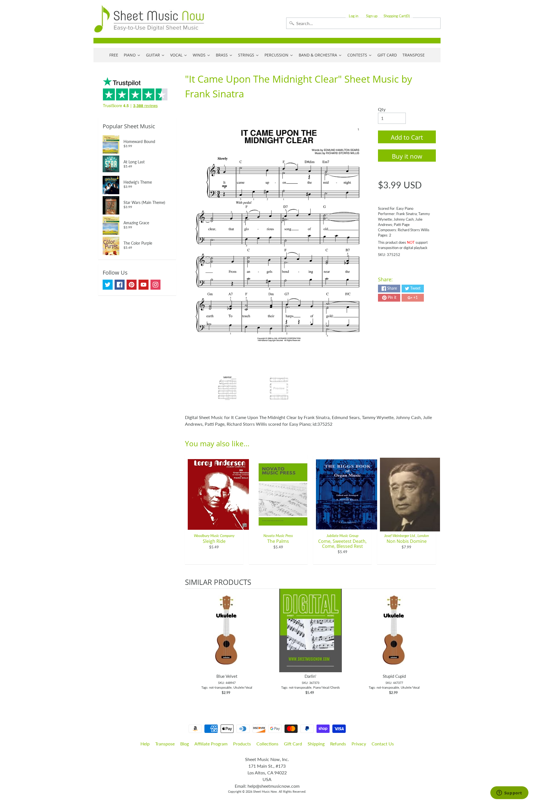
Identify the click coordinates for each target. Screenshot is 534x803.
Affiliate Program (211, 743)
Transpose (165, 743)
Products (242, 743)
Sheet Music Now (265, 791)
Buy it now (407, 156)
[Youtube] (144, 285)
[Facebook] (120, 285)
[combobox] (363, 23)
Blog (184, 743)
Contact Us (383, 743)
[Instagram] (155, 285)
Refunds (338, 743)
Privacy (359, 743)
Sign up (371, 16)
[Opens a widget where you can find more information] (509, 793)
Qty (381, 109)
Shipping (316, 743)
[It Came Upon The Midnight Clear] (227, 388)
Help (145, 743)
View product (226, 636)
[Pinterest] (132, 285)
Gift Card (293, 743)
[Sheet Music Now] (149, 18)
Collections (267, 743)
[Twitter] (108, 285)
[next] (430, 644)
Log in (353, 16)
